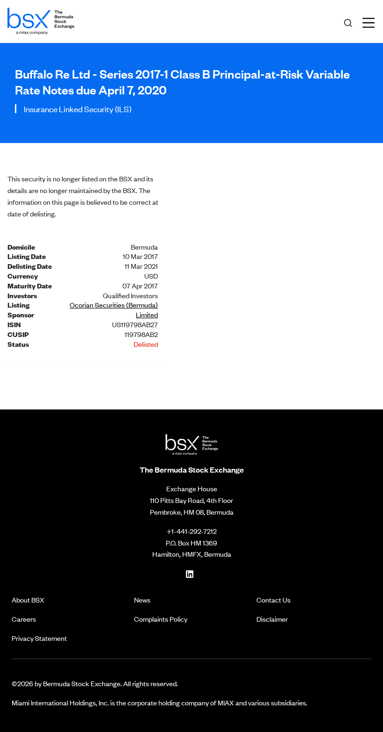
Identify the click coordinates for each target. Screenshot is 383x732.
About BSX (28, 599)
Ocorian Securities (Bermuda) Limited (114, 309)
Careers (24, 619)
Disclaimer (272, 619)
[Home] (40, 19)
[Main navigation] (371, 21)
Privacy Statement (39, 638)
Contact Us (273, 599)
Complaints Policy (160, 619)
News (142, 599)
